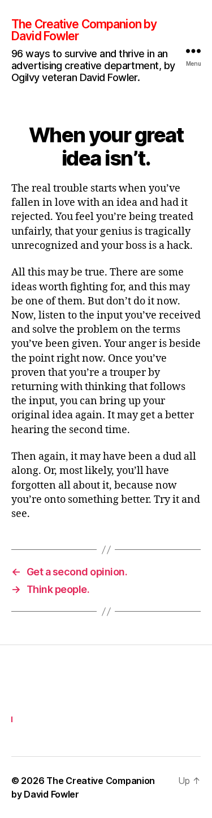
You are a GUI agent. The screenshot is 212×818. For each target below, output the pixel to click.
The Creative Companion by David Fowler (84, 30)
